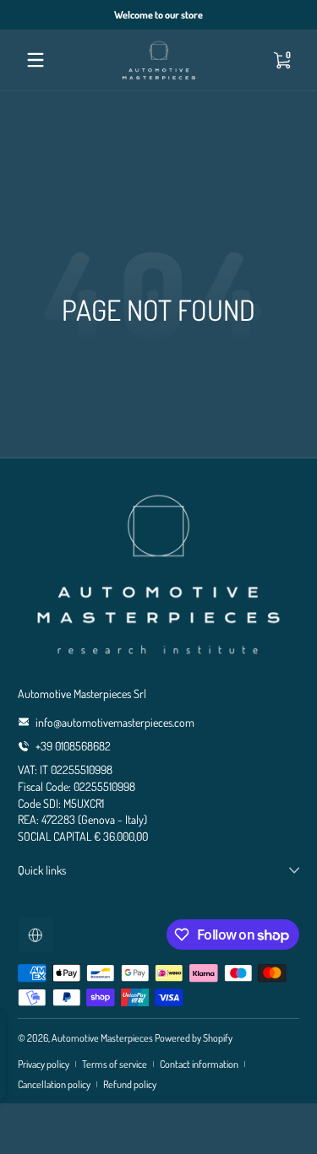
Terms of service (114, 1063)
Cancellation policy (54, 1084)
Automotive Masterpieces (102, 1037)
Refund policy (129, 1084)
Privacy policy (43, 1063)
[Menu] (35, 60)
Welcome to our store (158, 14)
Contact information (199, 1063)
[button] (281, 60)
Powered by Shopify (193, 1037)
